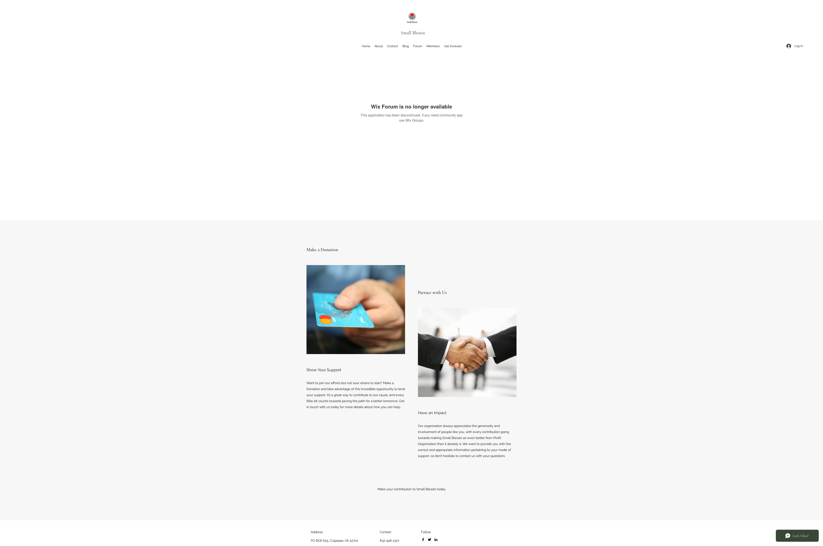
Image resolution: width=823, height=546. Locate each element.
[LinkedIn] (436, 539)
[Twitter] (429, 539)
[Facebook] (423, 539)
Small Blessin (413, 33)
